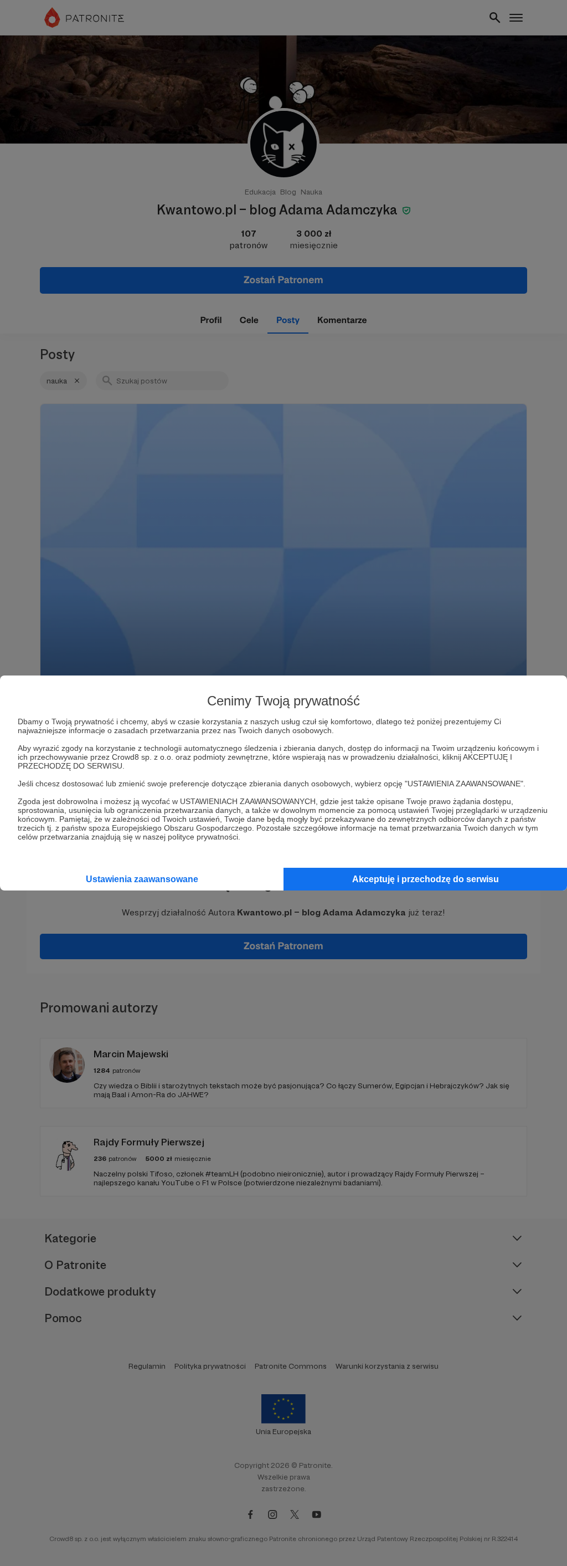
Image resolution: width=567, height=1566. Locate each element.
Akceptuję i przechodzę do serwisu (425, 879)
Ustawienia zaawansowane (142, 879)
